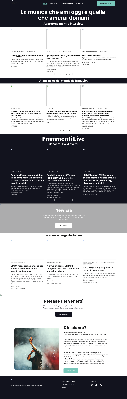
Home (45, 3)
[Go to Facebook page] (101, 385)
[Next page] (72, 74)
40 (69, 130)
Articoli (52, 3)
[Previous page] (54, 74)
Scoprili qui (63, 225)
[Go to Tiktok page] (96, 385)
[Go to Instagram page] (92, 385)
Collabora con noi (106, 3)
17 (69, 74)
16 (69, 200)
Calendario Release (67, 3)
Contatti (64, 387)
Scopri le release (63, 314)
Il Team (78, 3)
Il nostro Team (71, 370)
